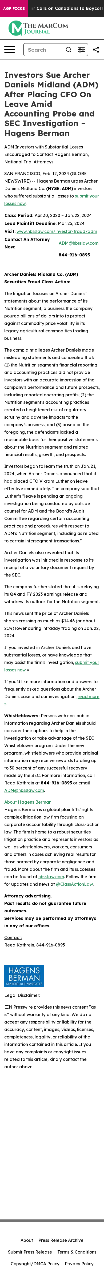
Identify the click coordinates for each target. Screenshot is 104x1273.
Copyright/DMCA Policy (35, 1263)
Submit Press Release (30, 1252)
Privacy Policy (79, 1263)
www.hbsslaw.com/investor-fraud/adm (57, 231)
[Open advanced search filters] (81, 49)
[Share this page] (96, 49)
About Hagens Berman (27, 802)
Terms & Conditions (76, 1252)
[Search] (68, 49)
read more (88, 696)
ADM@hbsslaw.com (78, 243)
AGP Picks (14, 8)
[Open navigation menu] (9, 49)
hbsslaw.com (51, 876)
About (27, 1240)
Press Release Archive (60, 1240)
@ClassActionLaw (74, 884)
